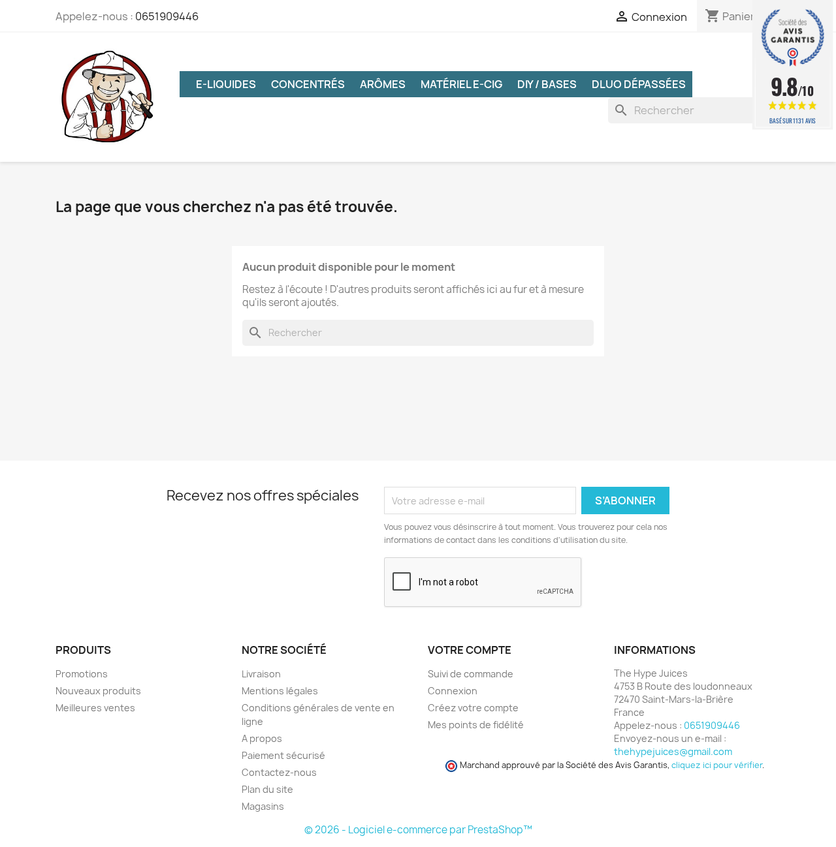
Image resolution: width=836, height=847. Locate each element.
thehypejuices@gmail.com (673, 751)
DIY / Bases (547, 84)
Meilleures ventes (95, 707)
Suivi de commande (470, 674)
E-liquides (226, 84)
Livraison (261, 674)
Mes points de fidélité (476, 724)
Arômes (383, 84)
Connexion (452, 691)
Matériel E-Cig (461, 84)
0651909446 (167, 16)
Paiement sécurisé (283, 755)
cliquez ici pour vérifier (716, 765)
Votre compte (469, 650)
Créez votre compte (473, 707)
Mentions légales (280, 691)
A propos (262, 738)
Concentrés (308, 84)
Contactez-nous (279, 772)
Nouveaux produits (98, 691)
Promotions (82, 674)
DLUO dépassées (639, 84)
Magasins (263, 806)
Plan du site (267, 789)
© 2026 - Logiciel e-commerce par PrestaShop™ (418, 830)
